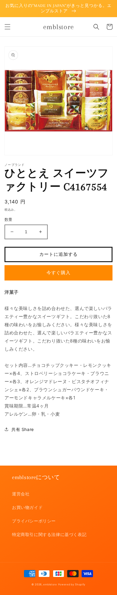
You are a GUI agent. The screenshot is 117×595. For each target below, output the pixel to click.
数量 (8, 219)
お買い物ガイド (27, 507)
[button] (7, 26)
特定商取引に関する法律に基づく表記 (49, 534)
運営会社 (20, 493)
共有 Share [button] (22, 429)
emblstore (50, 584)
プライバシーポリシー (34, 520)
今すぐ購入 (58, 272)
